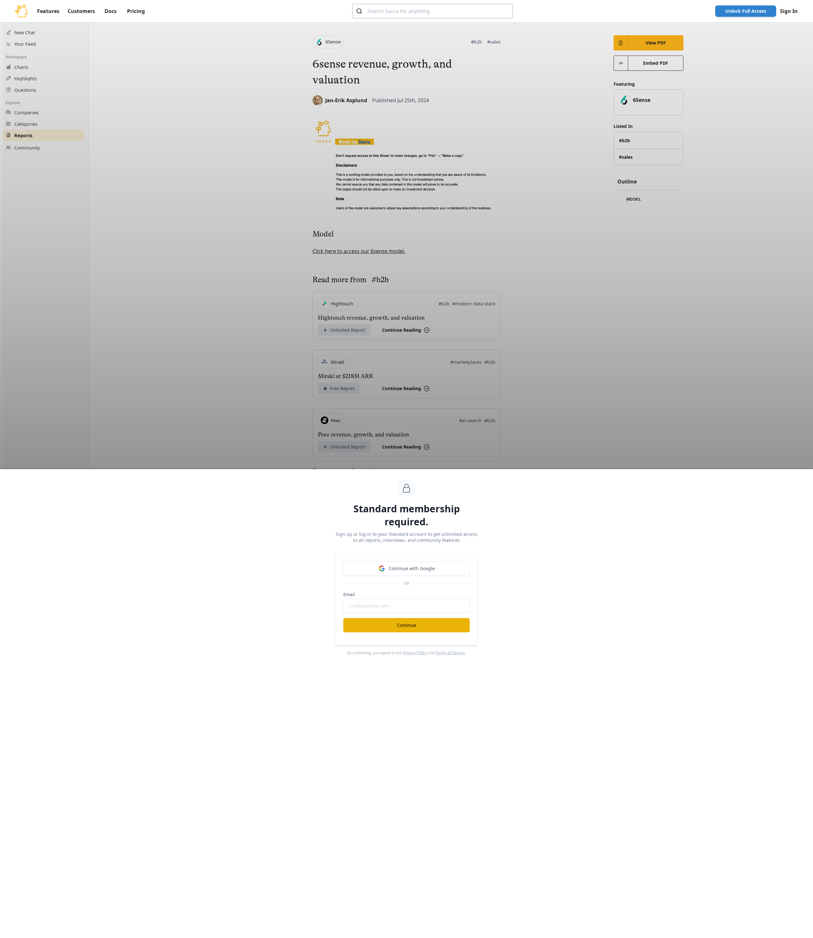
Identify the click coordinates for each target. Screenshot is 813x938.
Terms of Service (450, 652)
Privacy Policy (415, 652)
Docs (110, 11)
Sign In (789, 11)
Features (48, 11)
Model (633, 199)
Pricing (136, 11)
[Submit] (360, 11)
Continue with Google (412, 568)
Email (349, 594)
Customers (81, 11)
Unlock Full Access (745, 11)
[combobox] (432, 11)
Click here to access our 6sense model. (358, 251)
